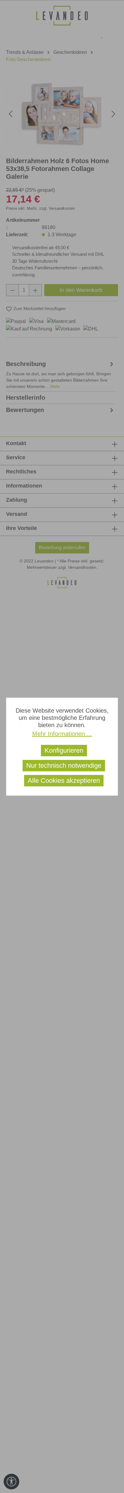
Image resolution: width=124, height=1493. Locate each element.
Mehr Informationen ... (62, 733)
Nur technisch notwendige (63, 765)
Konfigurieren (64, 750)
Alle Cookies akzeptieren (64, 780)
